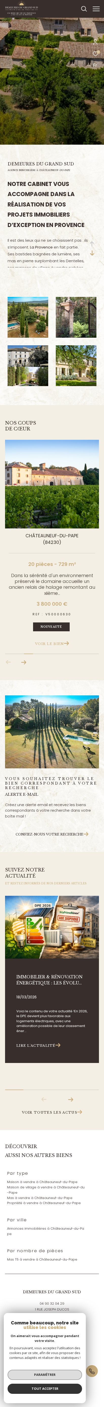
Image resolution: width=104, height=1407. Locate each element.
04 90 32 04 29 (52, 1303)
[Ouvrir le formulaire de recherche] (84, 9)
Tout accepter (45, 1388)
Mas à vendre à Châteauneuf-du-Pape (39, 1197)
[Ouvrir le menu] (96, 9)
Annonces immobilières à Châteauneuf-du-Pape (45, 1231)
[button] (23, 662)
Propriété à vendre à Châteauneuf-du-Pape (44, 1203)
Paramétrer (45, 1374)
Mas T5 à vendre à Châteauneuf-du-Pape (42, 1259)
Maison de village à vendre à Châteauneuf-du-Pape (46, 1190)
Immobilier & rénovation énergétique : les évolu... (49, 979)
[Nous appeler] (94, 1371)
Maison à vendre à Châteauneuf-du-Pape (42, 1182)
